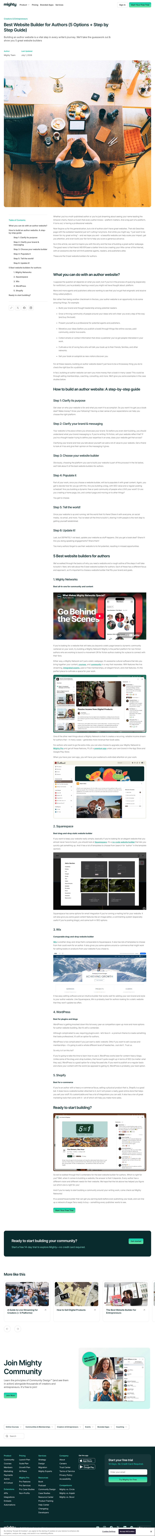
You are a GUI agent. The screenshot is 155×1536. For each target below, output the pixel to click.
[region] (77, 1531)
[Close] (151, 1531)
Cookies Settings (108, 1531)
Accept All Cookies (127, 1531)
